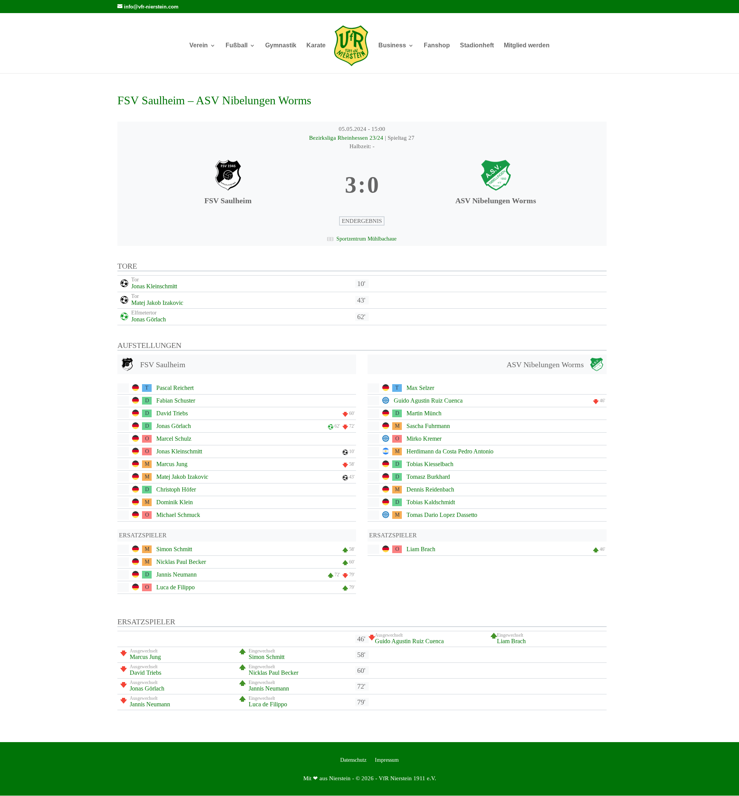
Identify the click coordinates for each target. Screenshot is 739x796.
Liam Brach (420, 549)
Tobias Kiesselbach (429, 464)
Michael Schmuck (178, 515)
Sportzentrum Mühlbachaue (366, 239)
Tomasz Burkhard (428, 476)
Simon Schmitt (174, 549)
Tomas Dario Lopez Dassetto (441, 515)
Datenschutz (353, 760)
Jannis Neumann (176, 574)
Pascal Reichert (175, 388)
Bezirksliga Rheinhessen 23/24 (347, 138)
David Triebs (172, 413)
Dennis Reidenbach (430, 489)
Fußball (236, 45)
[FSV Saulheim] (228, 185)
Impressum (387, 760)
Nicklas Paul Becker (181, 562)
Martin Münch (423, 413)
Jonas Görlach (148, 319)
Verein (198, 45)
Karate (316, 45)
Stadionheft (477, 45)
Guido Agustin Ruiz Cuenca (428, 400)
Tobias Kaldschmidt (430, 502)
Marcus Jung (171, 464)
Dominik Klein (174, 502)
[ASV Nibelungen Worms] (495, 185)
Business (392, 45)
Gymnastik (280, 45)
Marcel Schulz (173, 438)
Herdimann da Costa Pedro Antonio (449, 451)
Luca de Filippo (175, 587)
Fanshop (437, 45)
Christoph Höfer (176, 489)
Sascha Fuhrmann (428, 426)
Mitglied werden (527, 45)
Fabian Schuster (175, 400)
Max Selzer (420, 388)
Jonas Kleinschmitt (154, 286)
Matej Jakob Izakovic (157, 302)
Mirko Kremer (423, 438)
